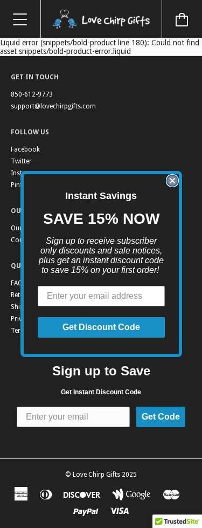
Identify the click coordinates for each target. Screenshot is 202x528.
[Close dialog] (172, 180)
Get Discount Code (101, 327)
